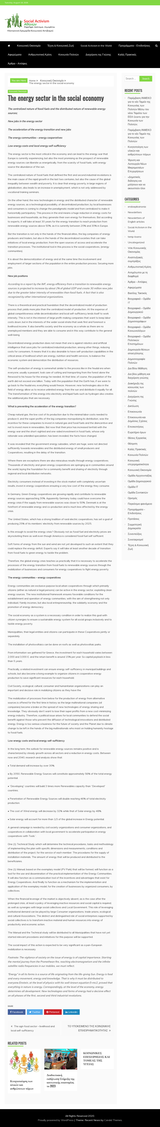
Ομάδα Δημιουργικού (139, 481)
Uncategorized (136, 242)
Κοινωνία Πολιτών (68, 54)
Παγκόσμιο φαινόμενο (140, 503)
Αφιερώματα (14, 54)
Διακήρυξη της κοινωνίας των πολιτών (136, 387)
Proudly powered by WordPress (56, 1120)
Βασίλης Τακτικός (137, 293)
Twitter (35, 1012)
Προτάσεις (133, 518)
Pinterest (53, 1012)
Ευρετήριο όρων (137, 432)
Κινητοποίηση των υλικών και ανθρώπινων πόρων (21, 1084)
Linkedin (72, 1012)
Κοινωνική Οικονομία (28, 45)
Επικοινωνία (135, 411)
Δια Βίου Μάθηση (137, 368)
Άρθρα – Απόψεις (17, 63)
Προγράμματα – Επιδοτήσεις (134, 45)
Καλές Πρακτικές (127, 54)
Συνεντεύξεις (135, 533)
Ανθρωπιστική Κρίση (40, 54)
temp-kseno (134, 236)
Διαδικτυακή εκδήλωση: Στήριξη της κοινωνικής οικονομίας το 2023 (61, 1080)
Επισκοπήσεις (136, 426)
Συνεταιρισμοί (135, 539)
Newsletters (135, 212)
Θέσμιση (132, 443)
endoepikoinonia (137, 206)
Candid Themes (113, 1120)
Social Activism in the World (96, 45)
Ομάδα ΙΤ (133, 486)
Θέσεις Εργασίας (137, 438)
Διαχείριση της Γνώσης (98, 54)
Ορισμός (132, 498)
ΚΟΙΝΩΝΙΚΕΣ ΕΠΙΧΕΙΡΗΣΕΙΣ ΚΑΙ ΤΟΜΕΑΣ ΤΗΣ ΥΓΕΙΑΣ (96, 1058)
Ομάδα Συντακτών (138, 492)
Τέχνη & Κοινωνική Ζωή (60, 45)
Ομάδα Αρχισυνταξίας (140, 475)
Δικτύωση (133, 406)
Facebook (17, 1012)
